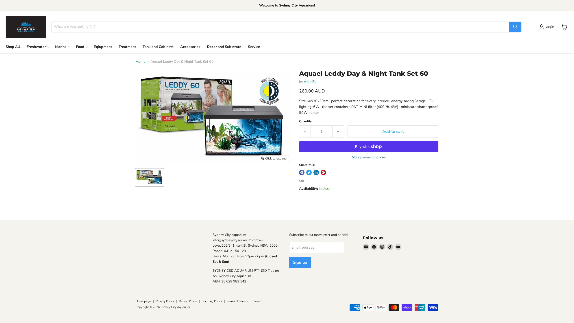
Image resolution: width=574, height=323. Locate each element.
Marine (61, 46)
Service (254, 46)
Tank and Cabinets (158, 46)
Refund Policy (188, 301)
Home (141, 62)
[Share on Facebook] (301, 172)
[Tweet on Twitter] (309, 172)
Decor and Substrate (224, 46)
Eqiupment (103, 46)
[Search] (515, 27)
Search (257, 301)
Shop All (13, 46)
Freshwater (37, 46)
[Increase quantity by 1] (338, 131)
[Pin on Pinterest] (323, 172)
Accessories (190, 46)
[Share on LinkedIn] (316, 172)
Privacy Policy (165, 301)
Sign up (300, 262)
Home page (143, 301)
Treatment (127, 46)
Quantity (305, 121)
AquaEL (310, 81)
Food (80, 46)
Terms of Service (237, 301)
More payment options (369, 157)
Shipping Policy (212, 301)
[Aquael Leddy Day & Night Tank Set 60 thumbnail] (149, 177)
